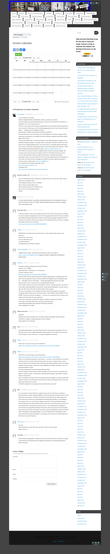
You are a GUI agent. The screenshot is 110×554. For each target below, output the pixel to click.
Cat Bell (19, 229)
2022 (16, 58)
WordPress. (61, 541)
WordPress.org (81, 524)
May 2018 (80, 460)
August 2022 (81, 316)
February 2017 (81, 503)
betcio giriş (80, 155)
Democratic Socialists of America (62, 22)
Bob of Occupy (40, 19)
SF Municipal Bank (32, 22)
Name (15, 469)
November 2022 (82, 307)
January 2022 (81, 335)
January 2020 (81, 403)
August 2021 (81, 350)
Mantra (55, 541)
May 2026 (80, 188)
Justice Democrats (60, 25)
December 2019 (82, 406)
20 (20, 85)
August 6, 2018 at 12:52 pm (35, 210)
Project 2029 (68, 13)
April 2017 (80, 497)
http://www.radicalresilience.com (52, 148)
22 (36, 85)
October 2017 (81, 480)
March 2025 (80, 228)
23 (44, 85)
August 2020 (81, 384)
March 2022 (80, 330)
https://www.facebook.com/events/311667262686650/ (33, 274)
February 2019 (81, 435)
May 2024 (80, 256)
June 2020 (80, 389)
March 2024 (80, 262)
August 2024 (81, 248)
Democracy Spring (45, 22)
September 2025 (82, 211)
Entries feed (80, 518)
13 (20, 77)
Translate (24, 37)
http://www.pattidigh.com (42, 161)
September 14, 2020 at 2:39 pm (34, 114)
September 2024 (82, 245)
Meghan (19, 340)
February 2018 (81, 469)
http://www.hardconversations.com (28, 165)
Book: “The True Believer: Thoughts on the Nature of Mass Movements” (87, 157)
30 (44, 93)
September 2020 (82, 381)
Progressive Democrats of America (83, 22)
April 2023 (80, 293)
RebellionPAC (48, 25)
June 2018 (80, 457)
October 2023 (81, 276)
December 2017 (82, 474)
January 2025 (81, 233)
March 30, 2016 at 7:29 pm (31, 421)
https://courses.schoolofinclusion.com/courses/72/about (33, 169)
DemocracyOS (60, 16)
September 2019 (82, 415)
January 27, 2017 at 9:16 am (30, 340)
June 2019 (80, 423)
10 (52, 69)
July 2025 (80, 216)
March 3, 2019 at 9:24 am (26, 196)
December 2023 (82, 270)
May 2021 (80, 358)
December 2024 (82, 236)
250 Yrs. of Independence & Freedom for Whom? (85, 149)
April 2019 (80, 429)
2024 (38, 58)
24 (52, 85)
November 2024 (82, 239)
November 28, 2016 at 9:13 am (29, 389)
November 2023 (82, 273)
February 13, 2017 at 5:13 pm (29, 326)
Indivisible (49, 13)
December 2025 (82, 202)
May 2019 (80, 426)
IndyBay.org (58, 13)
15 (36, 77)
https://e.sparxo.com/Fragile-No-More (28, 255)
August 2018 (81, 452)
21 (28, 85)
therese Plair (81, 147)
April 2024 (80, 259)
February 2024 (81, 265)
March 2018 (80, 466)
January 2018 (81, 471)
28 (28, 93)
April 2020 (80, 395)
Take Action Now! (16, 25)
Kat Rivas (19, 263)
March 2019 (80, 432)
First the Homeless (86, 16)
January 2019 (81, 437)
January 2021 (81, 369)
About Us (21, 13)
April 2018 (80, 463)
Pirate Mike (50, 19)
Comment (15, 457)
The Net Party (49, 16)
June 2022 (80, 321)
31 (52, 93)
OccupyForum (28, 19)
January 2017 (81, 505)
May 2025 (80, 222)
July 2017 (80, 488)
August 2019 (81, 418)
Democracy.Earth (72, 16)
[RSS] (97, 3)
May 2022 (80, 324)
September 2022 (82, 313)
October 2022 (81, 310)
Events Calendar (91, 13)
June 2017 (80, 491)
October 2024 (81, 242)
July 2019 (80, 420)
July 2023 (80, 284)
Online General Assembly (90, 19)
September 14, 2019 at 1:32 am (39, 175)
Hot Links (77, 19)
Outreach (14, 16)
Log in (79, 515)
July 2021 (80, 352)
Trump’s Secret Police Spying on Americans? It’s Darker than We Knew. (86, 70)
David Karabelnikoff (22, 249)
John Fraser (20, 421)
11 (60, 69)
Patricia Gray (60, 19)
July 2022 (80, 318)
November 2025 (82, 205)
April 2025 (80, 225)
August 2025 (81, 214)
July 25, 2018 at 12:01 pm (29, 229)
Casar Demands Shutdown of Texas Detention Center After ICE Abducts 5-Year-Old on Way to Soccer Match (87, 98)
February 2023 (81, 299)
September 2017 (82, 483)
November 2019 (82, 409)
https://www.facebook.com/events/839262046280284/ (33, 224)
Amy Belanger (21, 114)
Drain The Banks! (16, 19)
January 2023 (81, 301)
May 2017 (80, 494)
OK (95, 32)
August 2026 (81, 180)
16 (44, 77)
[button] (62, 102)
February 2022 (81, 333)
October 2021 (81, 344)
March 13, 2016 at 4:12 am (31, 435)
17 (52, 77)
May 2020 (80, 392)
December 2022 (82, 304)
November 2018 (82, 443)
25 (60, 85)
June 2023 (80, 287)
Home (13, 13)
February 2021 (81, 367)
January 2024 (81, 267)
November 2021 (82, 341)
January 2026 (81, 199)
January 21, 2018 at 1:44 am (31, 262)
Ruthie (69, 19)
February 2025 (81, 231)
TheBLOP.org (79, 13)
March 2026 (80, 194)
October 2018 (81, 446)
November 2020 (82, 375)
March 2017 (80, 500)
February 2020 (81, 401)
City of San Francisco (17, 22)
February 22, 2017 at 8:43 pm (37, 311)
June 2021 (80, 355)
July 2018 (80, 454)
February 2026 (81, 197)
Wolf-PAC (27, 25)
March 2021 (80, 364)
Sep (34, 58)
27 (20, 93)
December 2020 (82, 372)
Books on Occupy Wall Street (35, 13)
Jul (20, 58)
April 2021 (80, 361)
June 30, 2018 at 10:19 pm (35, 249)
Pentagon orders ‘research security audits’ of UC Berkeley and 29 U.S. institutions (87, 119)
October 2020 (81, 378)
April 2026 (80, 191)
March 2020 (80, 398)
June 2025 (80, 219)
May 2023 (80, 290)
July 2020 (80, 386)
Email (14, 474)
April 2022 (80, 327)
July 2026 (80, 182)
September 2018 (82, 449)
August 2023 (81, 282)
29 (36, 93)
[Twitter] (92, 3)
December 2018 (82, 440)
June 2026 (80, 185)
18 (60, 77)
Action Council (24, 16)
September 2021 (82, 347)
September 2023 (82, 279)
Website (15, 479)
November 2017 (82, 477)
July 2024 (80, 250)
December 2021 (82, 338)
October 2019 (81, 412)
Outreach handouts (37, 16)
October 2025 (81, 208)
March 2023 (80, 296)
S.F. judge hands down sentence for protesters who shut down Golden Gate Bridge (87, 111)
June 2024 (80, 253)
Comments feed (81, 521)
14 (28, 77)
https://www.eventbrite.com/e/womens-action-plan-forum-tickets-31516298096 (39, 345)
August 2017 (81, 486)
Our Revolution (37, 25)
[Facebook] (85, 3)
